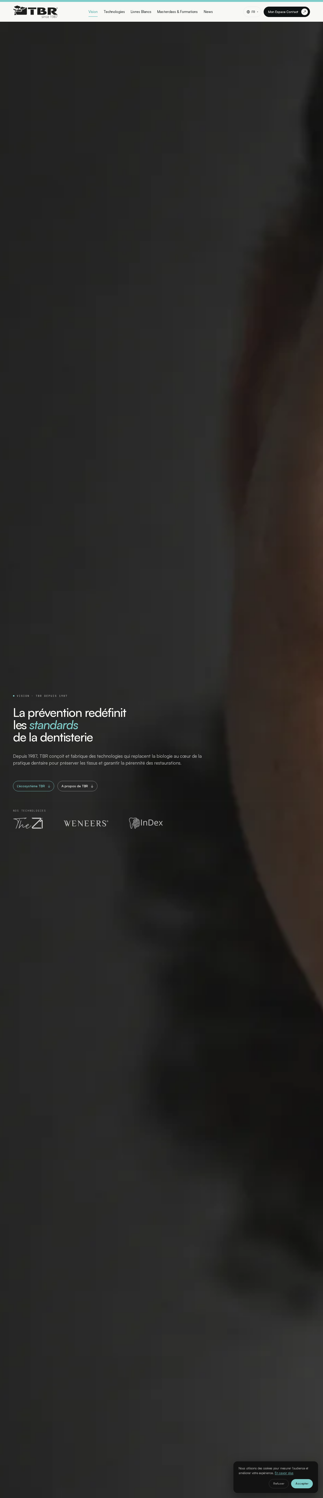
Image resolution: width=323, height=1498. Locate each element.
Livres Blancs (141, 11)
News (208, 11)
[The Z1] (28, 823)
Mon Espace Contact (287, 12)
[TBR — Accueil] (35, 11)
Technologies (114, 11)
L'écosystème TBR (33, 786)
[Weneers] (85, 823)
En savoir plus (284, 1473)
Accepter (302, 1483)
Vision (93, 11)
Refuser (278, 1483)
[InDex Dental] (145, 823)
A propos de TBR (77, 786)
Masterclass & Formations (177, 11)
